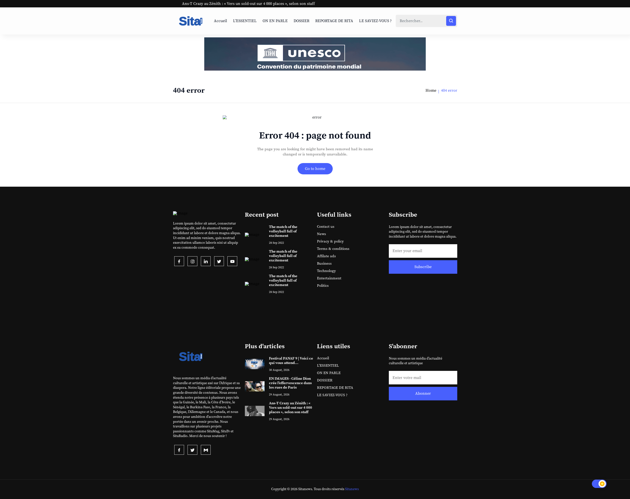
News (321, 234)
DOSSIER (301, 20)
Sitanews (352, 489)
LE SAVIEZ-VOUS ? (375, 20)
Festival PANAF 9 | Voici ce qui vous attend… (291, 360)
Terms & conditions (333, 248)
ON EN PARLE (275, 20)
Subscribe (423, 266)
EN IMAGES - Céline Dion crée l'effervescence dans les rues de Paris (290, 383)
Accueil (220, 20)
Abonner (423, 393)
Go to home (315, 168)
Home (430, 90)
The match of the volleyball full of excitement (283, 231)
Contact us (325, 226)
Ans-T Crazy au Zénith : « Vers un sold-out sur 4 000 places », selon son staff (230, 3)
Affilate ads (326, 256)
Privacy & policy (330, 241)
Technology (326, 271)
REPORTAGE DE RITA (334, 20)
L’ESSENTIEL (245, 20)
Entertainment (329, 278)
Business (324, 263)
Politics (323, 285)
